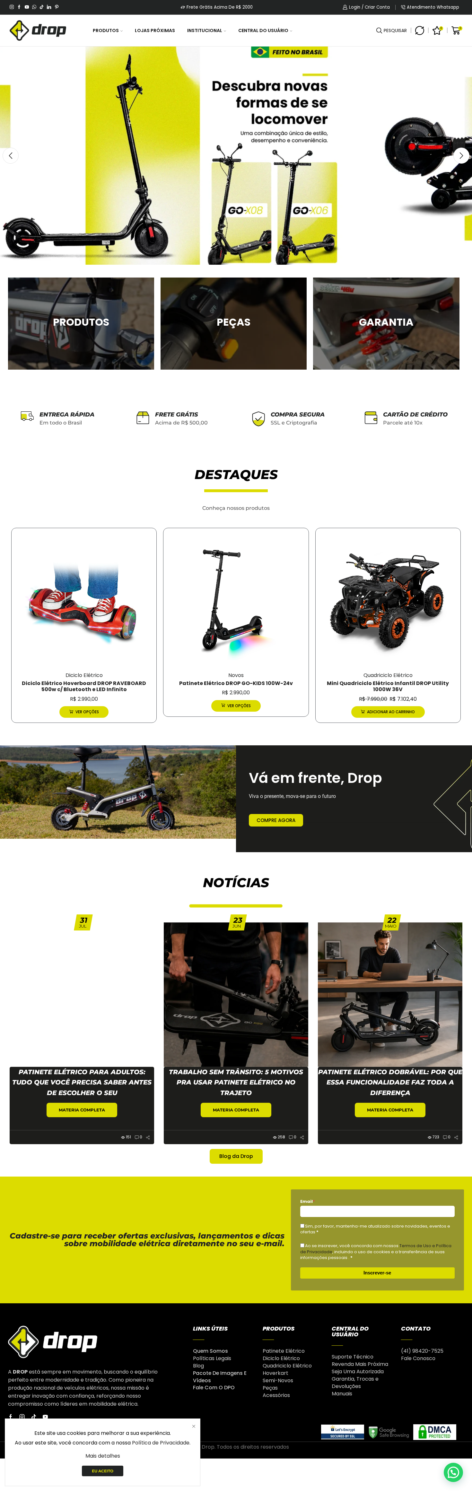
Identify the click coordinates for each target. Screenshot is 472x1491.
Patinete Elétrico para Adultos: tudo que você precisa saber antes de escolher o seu (82, 1082)
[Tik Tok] (41, 7)
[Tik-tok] (33, 1416)
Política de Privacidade (160, 1442)
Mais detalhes (102, 1456)
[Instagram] (12, 7)
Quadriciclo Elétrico (235, 675)
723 (436, 1137)
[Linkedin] (49, 7)
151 (128, 1137)
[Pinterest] (57, 7)
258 (281, 1137)
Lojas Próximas (155, 30)
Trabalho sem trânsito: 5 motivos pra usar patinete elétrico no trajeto (236, 1082)
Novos (84, 675)
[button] (11, 156)
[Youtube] (27, 7)
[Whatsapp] (34, 7)
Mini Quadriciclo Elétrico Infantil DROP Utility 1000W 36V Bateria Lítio (388, 686)
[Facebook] (19, 7)
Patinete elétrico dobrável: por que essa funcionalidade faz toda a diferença (390, 1082)
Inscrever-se (377, 1272)
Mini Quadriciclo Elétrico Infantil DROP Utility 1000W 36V (236, 686)
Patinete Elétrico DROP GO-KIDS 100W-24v (84, 683)
